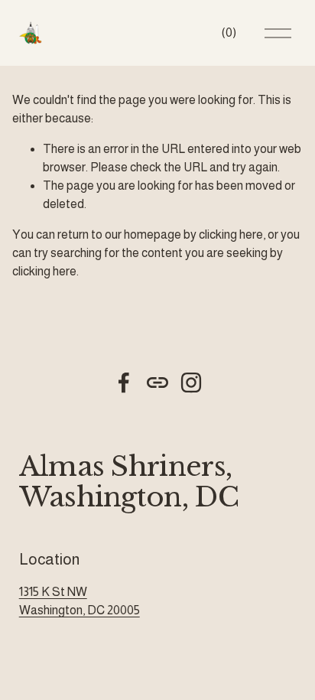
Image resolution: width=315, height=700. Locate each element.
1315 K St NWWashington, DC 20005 (79, 601)
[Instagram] (191, 382)
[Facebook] (124, 382)
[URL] (157, 382)
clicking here (231, 234)
